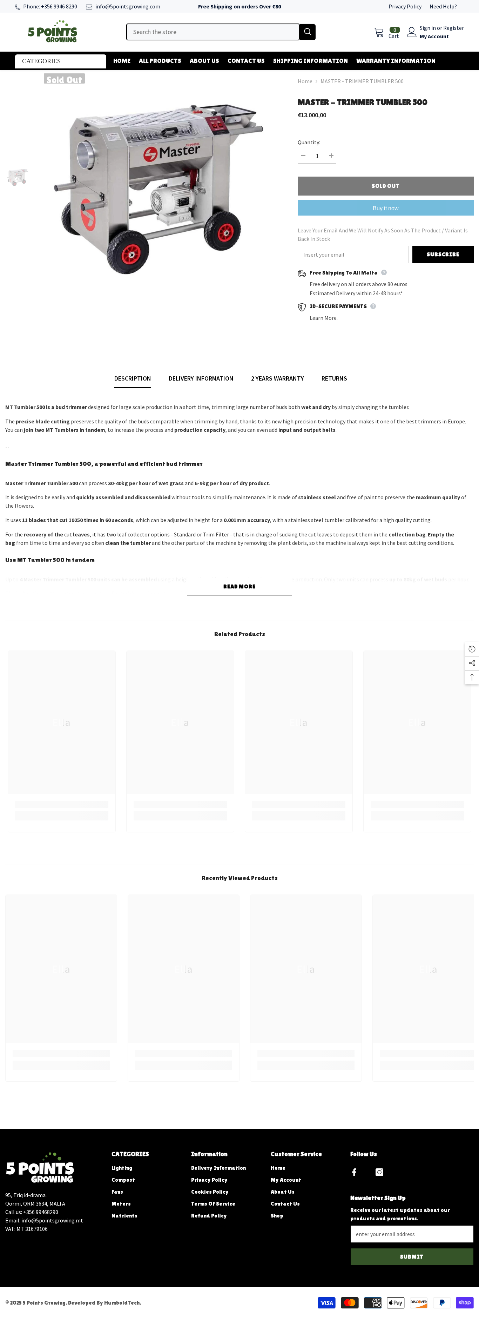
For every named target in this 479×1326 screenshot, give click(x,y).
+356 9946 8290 (59, 6)
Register (453, 27)
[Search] (221, 32)
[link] (61, 804)
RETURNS (334, 378)
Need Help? (443, 6)
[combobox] (213, 32)
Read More (239, 586)
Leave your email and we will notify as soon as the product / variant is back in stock (383, 234)
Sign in (428, 27)
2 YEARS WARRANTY (277, 378)
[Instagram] (379, 1172)
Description (132, 378)
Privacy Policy (405, 6)
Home (305, 81)
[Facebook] (354, 1172)
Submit (412, 1256)
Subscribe (443, 254)
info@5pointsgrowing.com (127, 6)
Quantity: (309, 142)
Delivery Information (201, 378)
